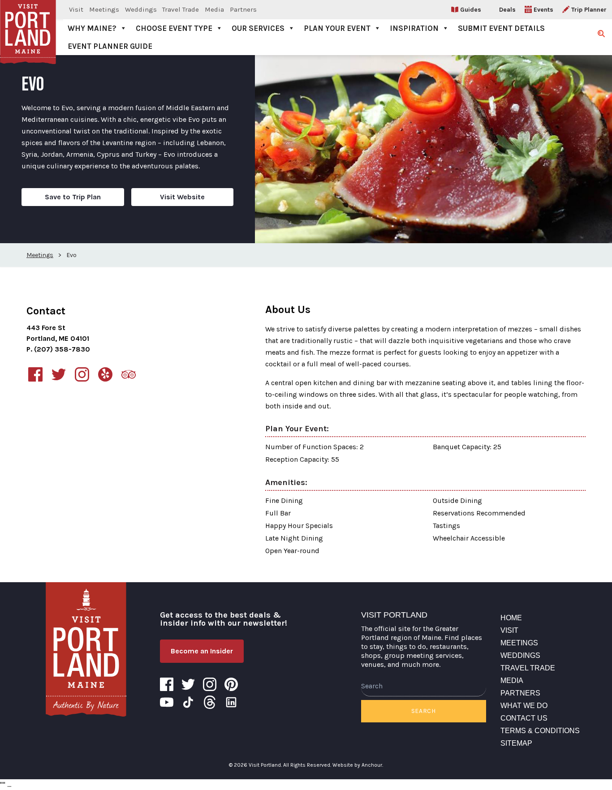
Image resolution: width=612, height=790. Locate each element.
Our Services (258, 28)
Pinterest (231, 684)
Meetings (104, 9)
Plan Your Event (337, 28)
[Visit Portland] (86, 649)
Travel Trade (180, 9)
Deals (507, 9)
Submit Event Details (501, 28)
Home (511, 618)
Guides (470, 9)
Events (543, 9)
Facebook (167, 684)
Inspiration (414, 28)
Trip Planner (589, 9)
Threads (210, 702)
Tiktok (188, 702)
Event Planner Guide (110, 46)
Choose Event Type (174, 28)
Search (423, 711)
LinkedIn (231, 702)
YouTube (167, 702)
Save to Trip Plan (73, 197)
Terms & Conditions (540, 730)
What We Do (523, 705)
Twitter (188, 684)
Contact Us (523, 718)
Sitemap (516, 743)
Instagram (210, 684)
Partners (243, 9)
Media (214, 9)
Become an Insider (202, 651)
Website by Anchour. (357, 765)
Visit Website (182, 197)
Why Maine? (92, 28)
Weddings (141, 9)
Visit (76, 9)
